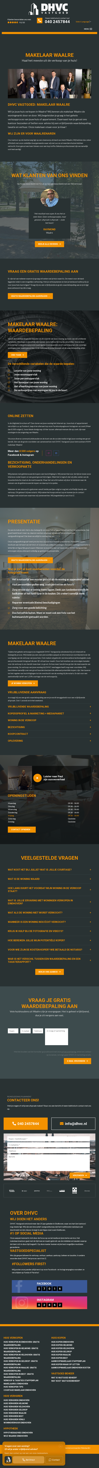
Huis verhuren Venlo (14, 1419)
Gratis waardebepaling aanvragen (29, 296)
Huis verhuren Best (14, 1416)
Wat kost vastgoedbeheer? (65, 1381)
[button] (49, 706)
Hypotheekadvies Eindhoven (18, 1433)
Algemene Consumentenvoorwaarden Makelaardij (70, 1448)
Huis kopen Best (59, 1358)
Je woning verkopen (21, 683)
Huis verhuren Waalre (15, 1413)
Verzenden (78, 1175)
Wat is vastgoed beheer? (64, 1378)
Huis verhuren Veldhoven (17, 1406)
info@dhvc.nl (75, 1124)
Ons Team (16, 355)
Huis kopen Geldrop (61, 1351)
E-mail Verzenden (76, 1061)
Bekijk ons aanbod (48, 972)
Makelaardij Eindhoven (16, 1384)
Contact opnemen (20, 829)
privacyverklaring (69, 1051)
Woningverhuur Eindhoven (17, 1423)
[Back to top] (94, 5)
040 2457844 (57, 21)
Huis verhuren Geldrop (16, 1410)
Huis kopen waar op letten (65, 1364)
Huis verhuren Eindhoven (16, 1400)
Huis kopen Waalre (61, 1355)
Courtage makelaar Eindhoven (20, 1390)
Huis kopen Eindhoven (62, 1342)
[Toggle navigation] (91, 29)
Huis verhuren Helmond (16, 1403)
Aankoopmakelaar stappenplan (68, 1361)
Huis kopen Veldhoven (62, 1348)
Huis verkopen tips (13, 1387)
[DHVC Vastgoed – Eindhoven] (49, 9)
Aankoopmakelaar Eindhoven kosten (70, 1368)
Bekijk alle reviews (48, 244)
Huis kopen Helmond (61, 1345)
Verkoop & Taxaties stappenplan (21, 1380)
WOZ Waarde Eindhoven (16, 1436)
